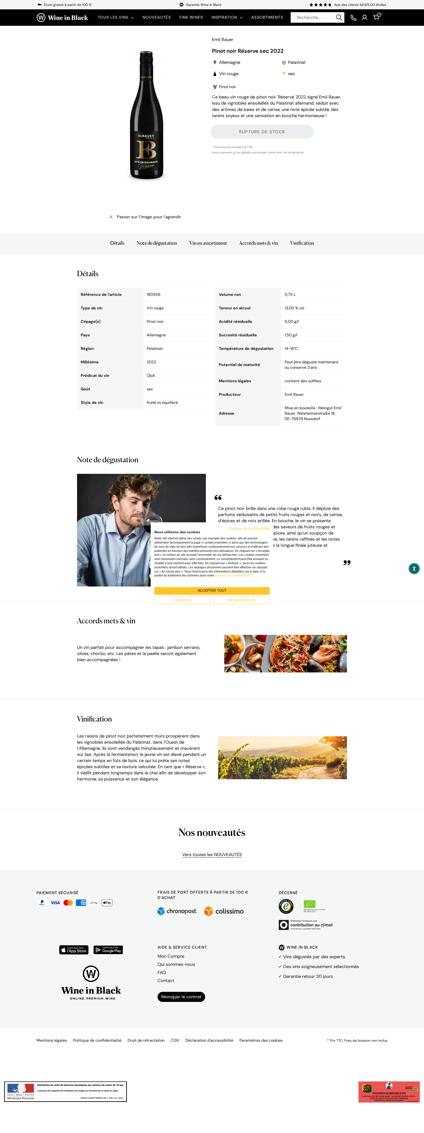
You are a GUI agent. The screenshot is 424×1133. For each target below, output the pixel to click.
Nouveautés (157, 17)
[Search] (339, 17)
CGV (175, 1040)
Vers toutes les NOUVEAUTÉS (212, 855)
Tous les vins (113, 17)
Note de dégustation (157, 243)
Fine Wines (191, 17)
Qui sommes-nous (176, 964)
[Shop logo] (62, 17)
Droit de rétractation (146, 1040)
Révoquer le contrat (181, 997)
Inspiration (224, 17)
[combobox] (317, 17)
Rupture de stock (262, 132)
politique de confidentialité (232, 575)
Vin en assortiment (208, 243)
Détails (117, 243)
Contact (166, 980)
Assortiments (267, 17)
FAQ (162, 972)
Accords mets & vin (258, 243)
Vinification (302, 243)
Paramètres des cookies (261, 1040)
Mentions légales (52, 1040)
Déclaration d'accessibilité (209, 1040)
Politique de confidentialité (97, 1040)
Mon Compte (171, 956)
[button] (414, 568)
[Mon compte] (365, 17)
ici (234, 152)
